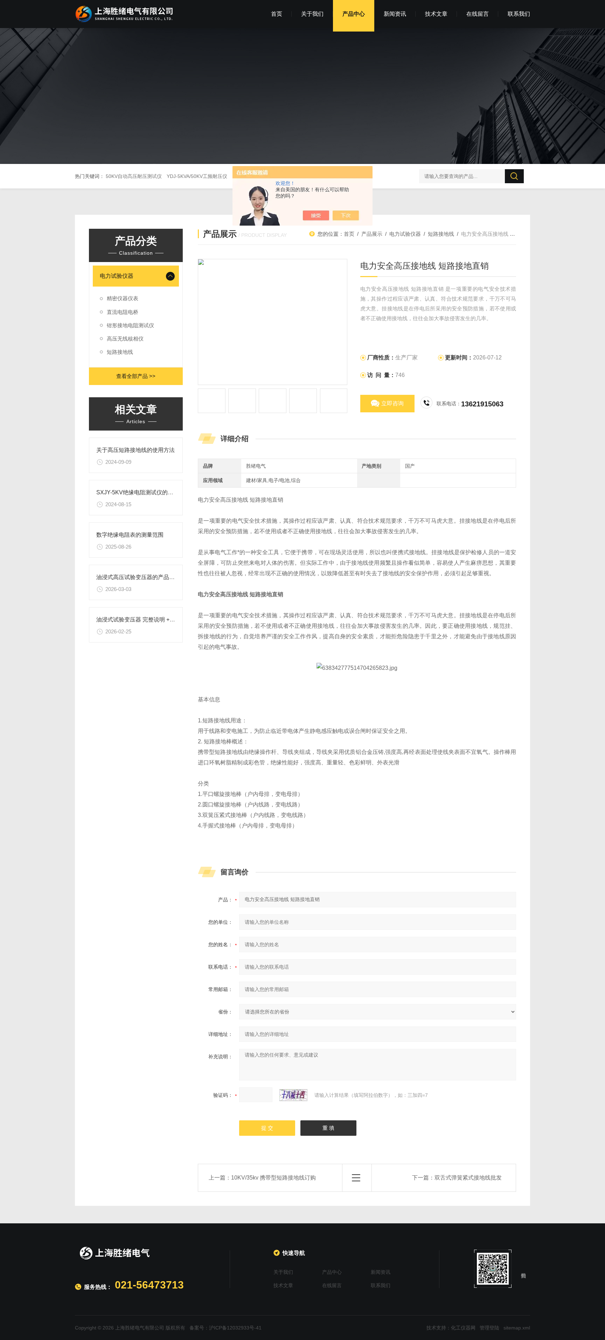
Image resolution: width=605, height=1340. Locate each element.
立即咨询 (392, 403)
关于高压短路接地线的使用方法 (135, 450)
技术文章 (436, 14)
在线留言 (477, 14)
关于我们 (312, 14)
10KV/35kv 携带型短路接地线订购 (273, 1178)
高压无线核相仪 (125, 339)
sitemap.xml (516, 1328)
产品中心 (353, 14)
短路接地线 (120, 352)
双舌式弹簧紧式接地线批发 (468, 1178)
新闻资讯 (395, 14)
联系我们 (519, 14)
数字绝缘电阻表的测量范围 (130, 535)
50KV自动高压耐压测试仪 (134, 176)
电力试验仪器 (116, 276)
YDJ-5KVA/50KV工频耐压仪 (197, 176)
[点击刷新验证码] (293, 1095)
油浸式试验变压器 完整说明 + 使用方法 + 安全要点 (159, 620)
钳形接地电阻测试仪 (130, 325)
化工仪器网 (463, 1328)
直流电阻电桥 (122, 312)
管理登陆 (489, 1328)
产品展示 (371, 234)
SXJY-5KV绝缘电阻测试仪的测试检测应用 (148, 492)
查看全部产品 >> (135, 376)
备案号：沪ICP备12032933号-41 (225, 1328)
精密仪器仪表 (122, 298)
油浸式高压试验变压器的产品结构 (138, 577)
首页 (276, 14)
